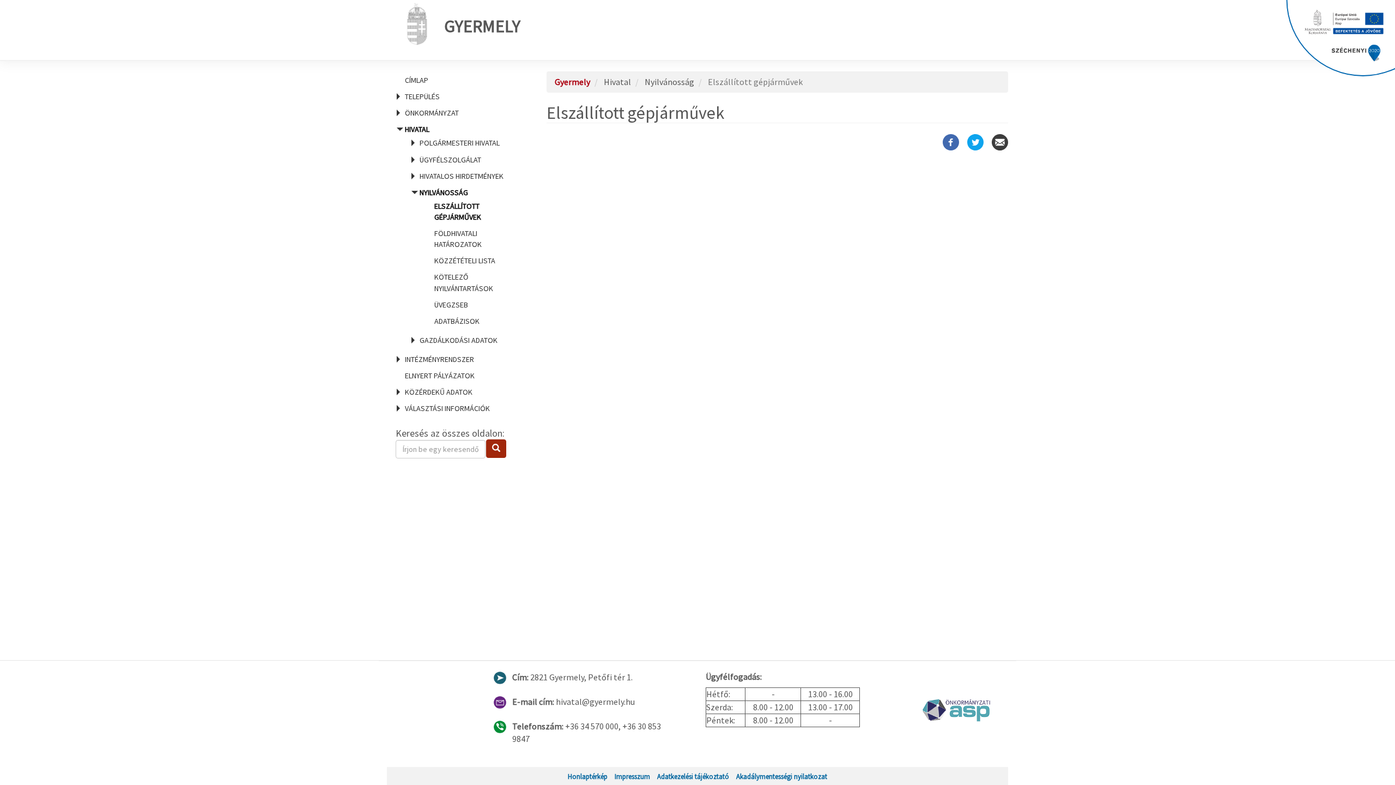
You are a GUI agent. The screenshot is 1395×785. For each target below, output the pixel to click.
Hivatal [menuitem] (454, 234)
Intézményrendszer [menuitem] (439, 359)
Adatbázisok (457, 321)
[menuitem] (458, 80)
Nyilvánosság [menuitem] (457, 257)
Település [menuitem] (422, 96)
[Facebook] (951, 142)
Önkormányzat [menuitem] (432, 113)
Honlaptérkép (588, 776)
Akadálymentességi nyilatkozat (781, 776)
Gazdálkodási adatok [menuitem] (459, 340)
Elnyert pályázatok (440, 376)
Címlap (416, 80)
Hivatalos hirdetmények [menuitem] (462, 176)
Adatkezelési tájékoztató (693, 776)
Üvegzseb (451, 305)
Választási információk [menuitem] (447, 408)
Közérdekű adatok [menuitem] (438, 392)
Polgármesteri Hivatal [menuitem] (460, 143)
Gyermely (482, 26)
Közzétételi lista (464, 260)
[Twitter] (975, 142)
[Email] (1000, 142)
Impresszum (632, 776)
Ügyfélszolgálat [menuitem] (450, 160)
